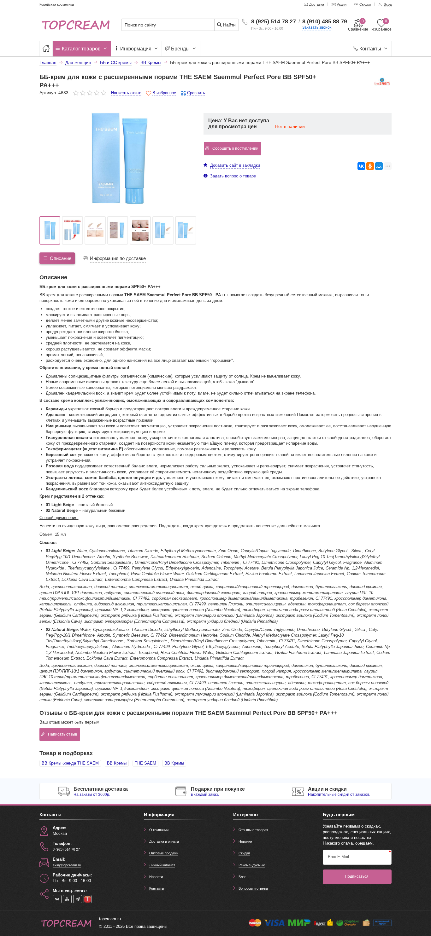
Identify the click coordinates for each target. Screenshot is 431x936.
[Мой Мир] (379, 166)
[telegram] (77, 899)
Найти (229, 24)
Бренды (180, 48)
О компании (158, 830)
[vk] (57, 899)
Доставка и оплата (164, 841)
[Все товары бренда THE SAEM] (382, 82)
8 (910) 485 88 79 (324, 21)
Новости (156, 877)
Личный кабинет (162, 865)
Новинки (245, 841)
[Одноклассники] (370, 166)
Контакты (370, 48)
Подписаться (357, 876)
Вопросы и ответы (253, 888)
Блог (242, 877)
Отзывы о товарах (253, 830)
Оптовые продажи (163, 853)
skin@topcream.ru (67, 865)
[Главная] (46, 48)
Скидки (244, 853)
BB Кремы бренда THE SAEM (70, 763)
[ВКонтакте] (361, 166)
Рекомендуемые (252, 865)
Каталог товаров (81, 48)
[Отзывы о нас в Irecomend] (88, 899)
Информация (136, 48)
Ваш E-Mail (338, 856)
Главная (47, 62)
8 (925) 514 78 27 (273, 21)
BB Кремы (117, 763)
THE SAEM (145, 763)
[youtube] (67, 899)
